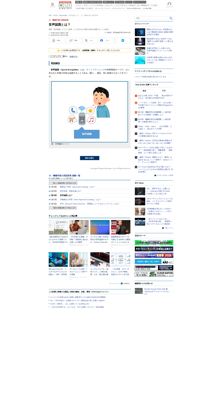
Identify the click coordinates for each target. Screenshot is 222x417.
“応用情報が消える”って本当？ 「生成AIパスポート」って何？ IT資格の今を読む (160, 211)
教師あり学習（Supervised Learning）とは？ (77, 187)
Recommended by (114, 283)
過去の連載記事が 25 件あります (64, 208)
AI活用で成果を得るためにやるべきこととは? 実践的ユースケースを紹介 (160, 59)
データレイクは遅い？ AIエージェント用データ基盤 (79, 271)
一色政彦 (108, 32)
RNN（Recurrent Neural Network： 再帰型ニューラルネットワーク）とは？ (89, 204)
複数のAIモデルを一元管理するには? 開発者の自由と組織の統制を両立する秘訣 (160, 32)
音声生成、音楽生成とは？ (71, 191)
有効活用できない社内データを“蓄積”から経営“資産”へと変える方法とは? (160, 41)
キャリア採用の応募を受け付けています (151, 77)
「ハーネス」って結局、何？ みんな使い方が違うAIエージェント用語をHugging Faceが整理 (155, 105)
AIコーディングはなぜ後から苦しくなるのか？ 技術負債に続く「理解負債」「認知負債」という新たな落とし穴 (155, 150)
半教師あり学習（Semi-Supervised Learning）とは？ (80, 200)
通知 (75, 40)
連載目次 (74, 57)
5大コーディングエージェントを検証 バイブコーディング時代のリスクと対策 (160, 201)
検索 (171, 18)
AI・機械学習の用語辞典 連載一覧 (64, 175)
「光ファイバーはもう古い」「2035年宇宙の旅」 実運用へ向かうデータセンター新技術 (159, 221)
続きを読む (89, 158)
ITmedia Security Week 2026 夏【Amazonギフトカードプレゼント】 (157, 291)
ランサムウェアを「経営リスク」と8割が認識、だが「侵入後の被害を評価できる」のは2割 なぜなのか (99, 274)
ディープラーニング (95, 70)
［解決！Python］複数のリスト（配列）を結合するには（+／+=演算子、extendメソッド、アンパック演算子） (155, 159)
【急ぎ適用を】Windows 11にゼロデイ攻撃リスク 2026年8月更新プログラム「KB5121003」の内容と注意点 (58, 242)
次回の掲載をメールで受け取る (62, 178)
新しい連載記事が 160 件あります (64, 183)
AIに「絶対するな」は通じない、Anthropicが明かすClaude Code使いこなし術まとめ (158, 191)
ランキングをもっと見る (164, 175)
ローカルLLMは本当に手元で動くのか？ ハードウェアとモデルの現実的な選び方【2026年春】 (155, 169)
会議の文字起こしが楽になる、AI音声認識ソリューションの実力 (159, 50)
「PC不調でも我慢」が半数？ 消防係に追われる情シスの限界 (79, 239)
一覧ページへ (168, 228)
